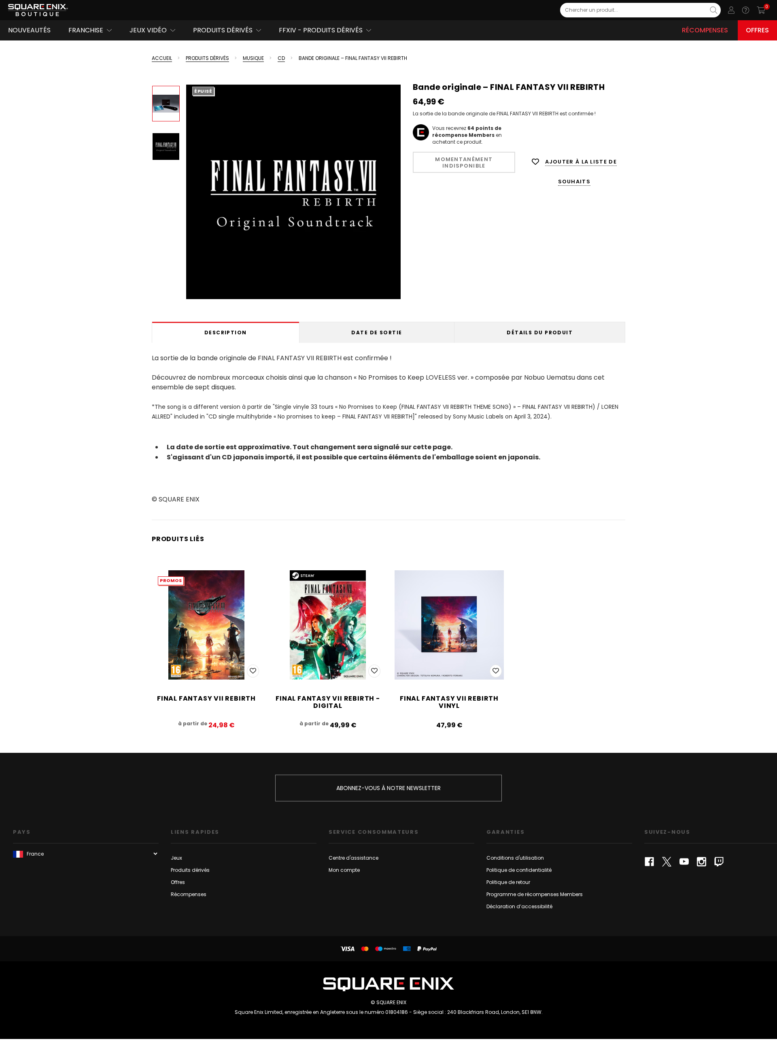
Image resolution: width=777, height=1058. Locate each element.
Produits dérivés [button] (223, 30)
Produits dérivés (190, 870)
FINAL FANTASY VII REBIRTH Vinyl (449, 702)
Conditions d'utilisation (515, 857)
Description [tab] (225, 332)
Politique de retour (508, 882)
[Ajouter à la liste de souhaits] (253, 671)
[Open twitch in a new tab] (719, 861)
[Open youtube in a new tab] (684, 861)
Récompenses (705, 30)
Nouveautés (29, 30)
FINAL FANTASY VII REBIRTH (206, 698)
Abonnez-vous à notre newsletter (388, 788)
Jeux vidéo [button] (148, 30)
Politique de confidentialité (519, 870)
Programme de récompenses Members (534, 894)
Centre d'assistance (353, 857)
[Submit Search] (714, 10)
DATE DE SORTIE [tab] (376, 332)
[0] (761, 10)
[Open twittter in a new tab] (667, 861)
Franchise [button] (85, 30)
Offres (757, 30)
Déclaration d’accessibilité (519, 906)
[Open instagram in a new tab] (701, 861)
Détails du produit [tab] (540, 332)
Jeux (176, 857)
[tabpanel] (388, 427)
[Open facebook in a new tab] (649, 861)
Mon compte (344, 870)
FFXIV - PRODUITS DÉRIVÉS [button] (321, 30)
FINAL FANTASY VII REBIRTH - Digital (328, 702)
